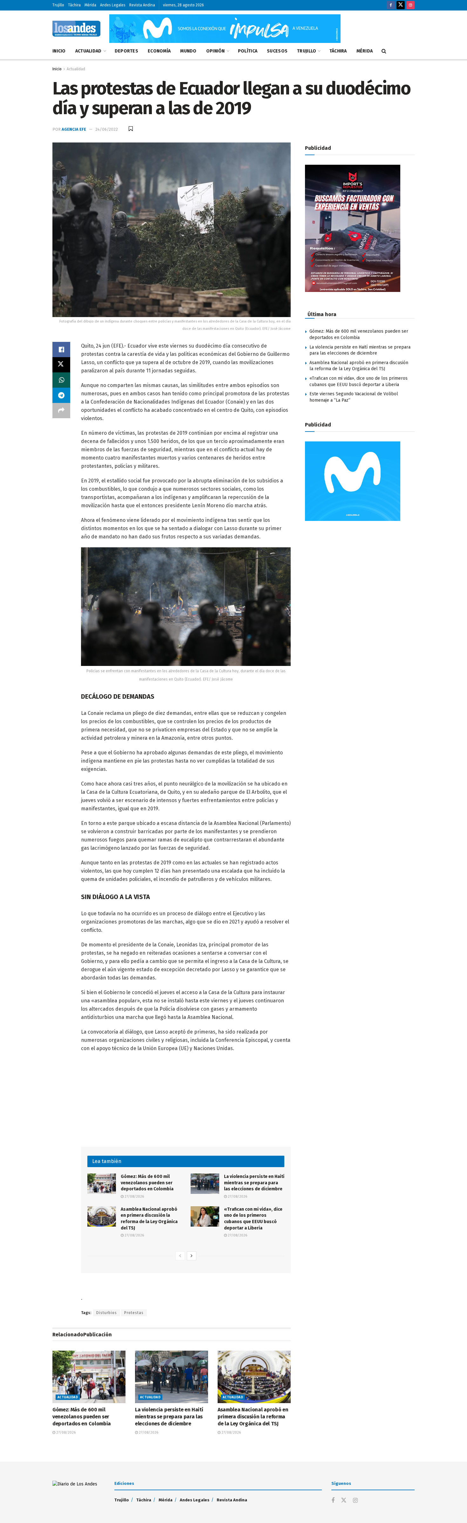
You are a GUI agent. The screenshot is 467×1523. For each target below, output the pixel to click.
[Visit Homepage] (76, 29)
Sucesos (277, 51)
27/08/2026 (134, 1196)
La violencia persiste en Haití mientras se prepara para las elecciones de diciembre (254, 1183)
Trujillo (58, 5)
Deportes (126, 51)
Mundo (188, 51)
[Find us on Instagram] (410, 5)
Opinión (215, 51)
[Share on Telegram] (61, 395)
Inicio (59, 51)
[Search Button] (384, 51)
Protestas (134, 1313)
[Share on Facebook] (61, 349)
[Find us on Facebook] (391, 5)
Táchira (74, 5)
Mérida (90, 5)
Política (247, 51)
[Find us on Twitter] (400, 5)
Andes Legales (112, 5)
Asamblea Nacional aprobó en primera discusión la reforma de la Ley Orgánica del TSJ (253, 1417)
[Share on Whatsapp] (61, 380)
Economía (159, 51)
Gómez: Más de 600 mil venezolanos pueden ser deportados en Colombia (147, 1183)
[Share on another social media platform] (61, 410)
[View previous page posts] (180, 1255)
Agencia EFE (74, 129)
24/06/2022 (106, 129)
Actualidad (88, 51)
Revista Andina (142, 5)
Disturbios (106, 1313)
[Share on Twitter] (61, 364)
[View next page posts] (191, 1255)
